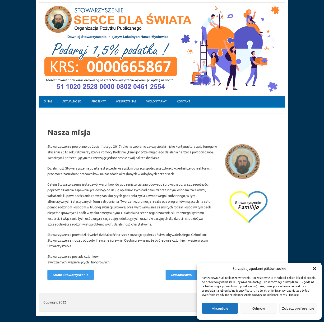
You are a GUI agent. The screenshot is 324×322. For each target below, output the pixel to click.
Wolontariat (156, 101)
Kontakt (183, 101)
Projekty (99, 101)
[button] (314, 268)
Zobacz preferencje (298, 308)
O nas (48, 101)
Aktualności (71, 101)
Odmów (258, 308)
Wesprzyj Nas (126, 101)
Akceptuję (220, 308)
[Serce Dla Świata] (162, 95)
